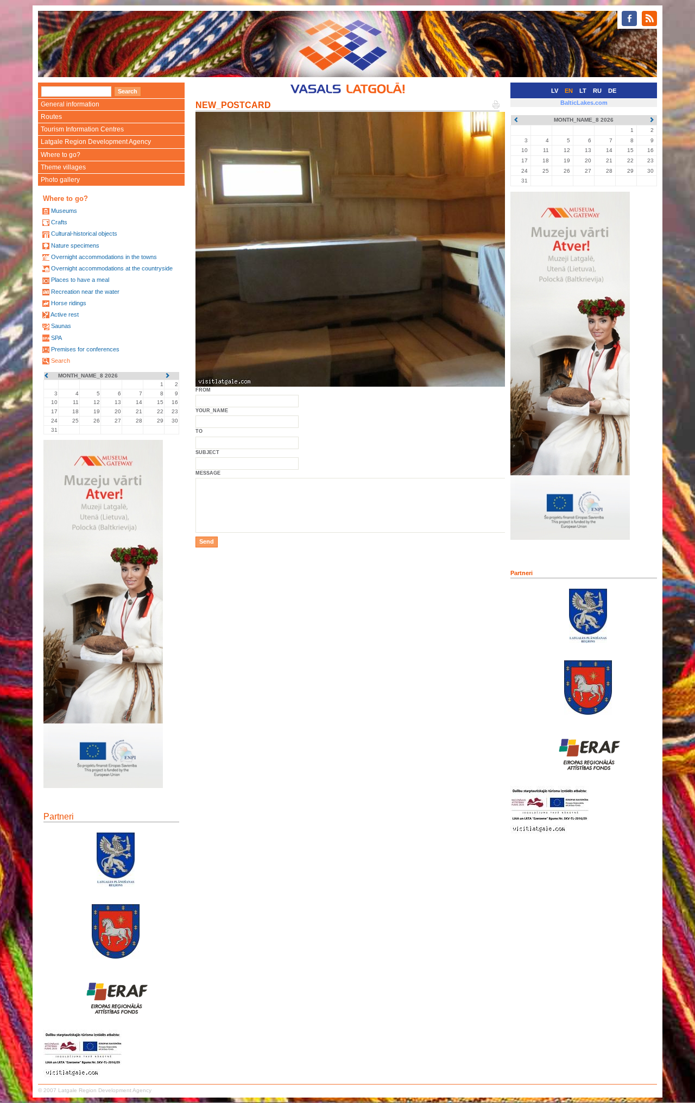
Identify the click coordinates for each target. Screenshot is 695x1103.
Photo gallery (60, 180)
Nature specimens (75, 245)
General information (70, 104)
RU (597, 90)
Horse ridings (68, 303)
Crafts (59, 222)
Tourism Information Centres (82, 129)
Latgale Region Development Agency (96, 142)
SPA (56, 338)
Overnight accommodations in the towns (104, 257)
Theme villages (63, 167)
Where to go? (60, 155)
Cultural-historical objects (84, 233)
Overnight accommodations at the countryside (112, 268)
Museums (64, 210)
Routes (51, 117)
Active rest (64, 314)
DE (612, 90)
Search (60, 360)
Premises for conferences (85, 349)
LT (582, 90)
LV (554, 90)
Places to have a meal (80, 279)
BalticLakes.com (584, 102)
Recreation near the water (85, 291)
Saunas (61, 326)
